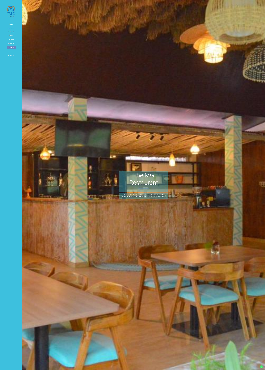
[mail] (11, 55)
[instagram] (8, 55)
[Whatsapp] (261, 366)
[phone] (13, 55)
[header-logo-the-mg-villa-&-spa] (11, 5)
